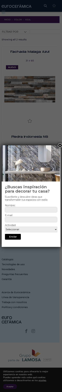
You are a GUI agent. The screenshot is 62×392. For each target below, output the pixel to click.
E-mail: (9, 215)
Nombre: (10, 205)
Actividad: (10, 225)
